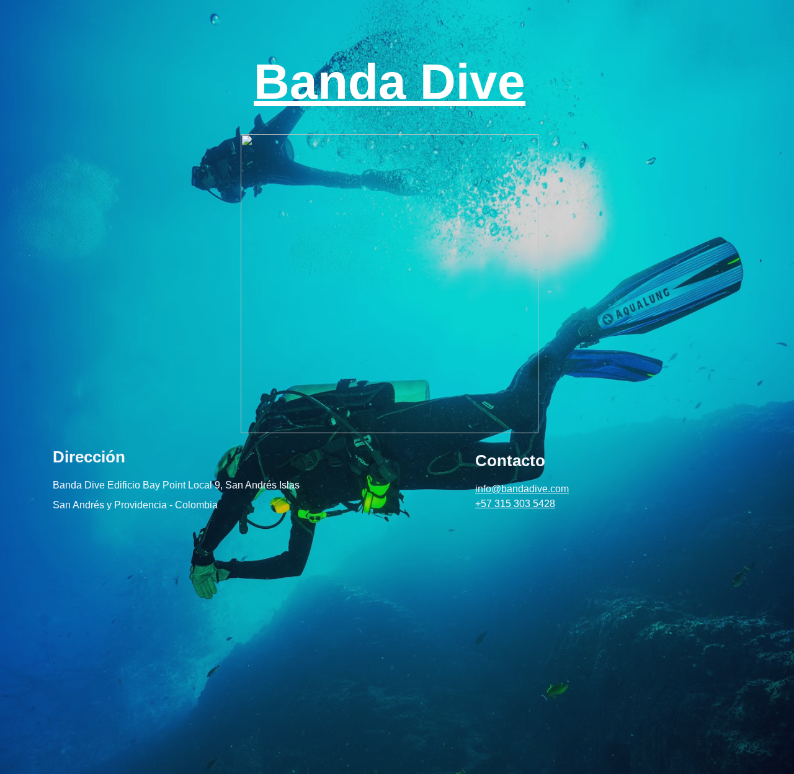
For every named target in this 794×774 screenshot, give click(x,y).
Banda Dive (389, 81)
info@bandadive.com (522, 489)
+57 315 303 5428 (515, 503)
